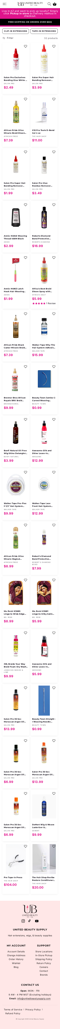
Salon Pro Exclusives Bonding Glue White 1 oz (15, 79)
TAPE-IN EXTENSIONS (44, 31)
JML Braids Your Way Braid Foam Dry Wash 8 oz (15, 665)
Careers (44, 967)
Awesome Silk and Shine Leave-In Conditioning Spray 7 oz (43, 452)
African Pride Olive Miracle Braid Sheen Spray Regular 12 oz (14, 131)
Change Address (16, 955)
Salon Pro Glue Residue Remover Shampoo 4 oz (41, 184)
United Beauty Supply (36, 1019)
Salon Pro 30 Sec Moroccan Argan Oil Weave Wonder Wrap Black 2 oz (15, 773)
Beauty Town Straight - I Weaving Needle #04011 (44, 720)
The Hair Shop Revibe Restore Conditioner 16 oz (43, 879)
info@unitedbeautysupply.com (34, 998)
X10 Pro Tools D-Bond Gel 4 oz (43, 131)
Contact (44, 971)
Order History (16, 959)
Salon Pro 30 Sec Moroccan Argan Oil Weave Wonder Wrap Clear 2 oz (15, 826)
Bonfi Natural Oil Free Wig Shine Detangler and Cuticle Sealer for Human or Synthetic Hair (15, 452)
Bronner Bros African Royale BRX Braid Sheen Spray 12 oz (15, 399)
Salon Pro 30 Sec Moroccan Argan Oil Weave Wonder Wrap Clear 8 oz (43, 773)
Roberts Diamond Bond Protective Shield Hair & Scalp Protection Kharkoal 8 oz (43, 237)
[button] (54, 4)
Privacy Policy (33, 1009)
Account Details (16, 951)
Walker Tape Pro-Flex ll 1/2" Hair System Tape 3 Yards (15, 505)
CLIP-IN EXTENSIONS (15, 31)
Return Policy (44, 963)
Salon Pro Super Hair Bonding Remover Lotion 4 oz (43, 79)
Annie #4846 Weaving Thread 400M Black (15, 237)
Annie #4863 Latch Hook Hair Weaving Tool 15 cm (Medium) (14, 290)
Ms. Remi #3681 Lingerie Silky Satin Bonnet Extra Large (42, 612)
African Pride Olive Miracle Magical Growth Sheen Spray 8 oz (15, 557)
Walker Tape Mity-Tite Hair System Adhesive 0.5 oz (43, 346)
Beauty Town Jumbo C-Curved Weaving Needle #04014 (44, 399)
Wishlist (16, 963)
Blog (16, 967)
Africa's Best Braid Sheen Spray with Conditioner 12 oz (41, 290)
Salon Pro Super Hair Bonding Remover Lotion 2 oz (15, 184)
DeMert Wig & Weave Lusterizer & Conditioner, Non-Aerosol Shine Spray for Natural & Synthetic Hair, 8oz (44, 826)
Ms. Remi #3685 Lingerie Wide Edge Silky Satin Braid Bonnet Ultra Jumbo (14, 612)
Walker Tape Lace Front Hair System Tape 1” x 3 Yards (41, 505)
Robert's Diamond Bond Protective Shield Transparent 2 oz (43, 557)
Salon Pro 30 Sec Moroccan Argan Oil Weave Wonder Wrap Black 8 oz (15, 720)
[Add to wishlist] (25, 46)
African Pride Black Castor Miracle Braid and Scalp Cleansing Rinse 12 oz (14, 346)
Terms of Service (13, 1009)
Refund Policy (12, 1013)
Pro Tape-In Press (13, 877)
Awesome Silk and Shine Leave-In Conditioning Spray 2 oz (43, 665)
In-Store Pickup (43, 955)
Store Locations (43, 951)
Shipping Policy (43, 959)
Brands (44, 974)
